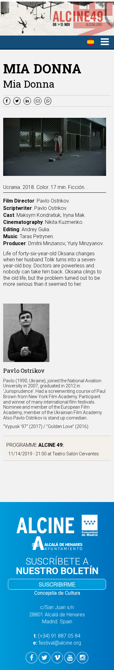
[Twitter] (17, 100)
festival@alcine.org (60, 643)
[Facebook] (7, 100)
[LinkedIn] (28, 100)
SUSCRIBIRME (57, 584)
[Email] (39, 100)
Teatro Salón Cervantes (75, 453)
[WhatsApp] (48, 100)
